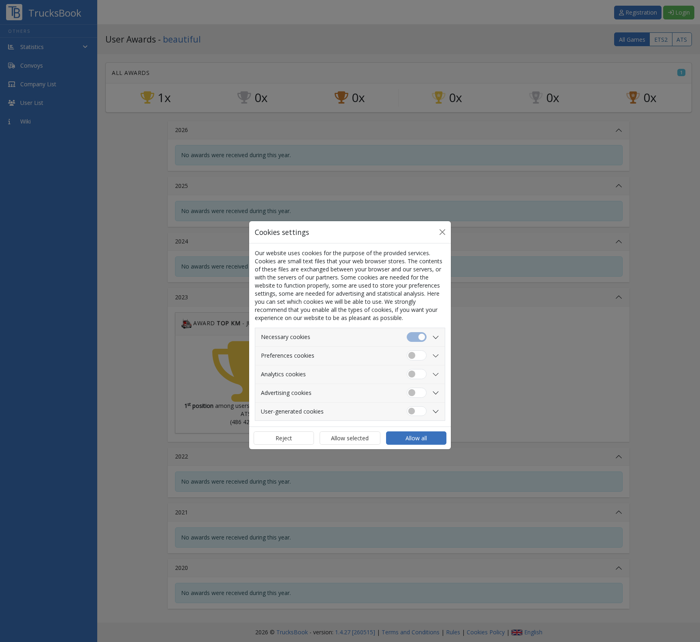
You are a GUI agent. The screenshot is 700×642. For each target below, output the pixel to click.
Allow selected (350, 438)
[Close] (442, 232)
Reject (283, 438)
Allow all (416, 438)
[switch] (417, 355)
